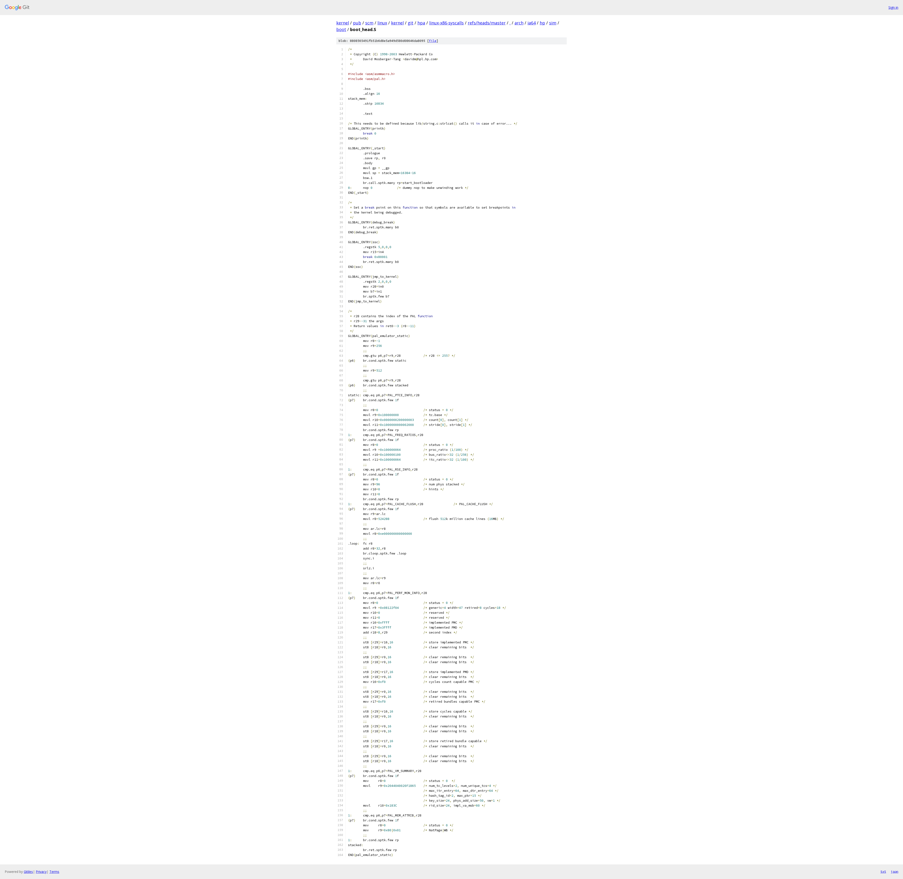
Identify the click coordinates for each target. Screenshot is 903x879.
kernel (342, 23)
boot (341, 29)
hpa (421, 23)
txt (883, 871)
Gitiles (28, 871)
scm (369, 23)
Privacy (41, 871)
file (432, 41)
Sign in (893, 7)
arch (519, 23)
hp (542, 23)
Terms (54, 871)
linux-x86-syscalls (446, 23)
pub (357, 23)
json (894, 871)
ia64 (531, 23)
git (410, 23)
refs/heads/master (487, 23)
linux (382, 23)
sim (552, 23)
